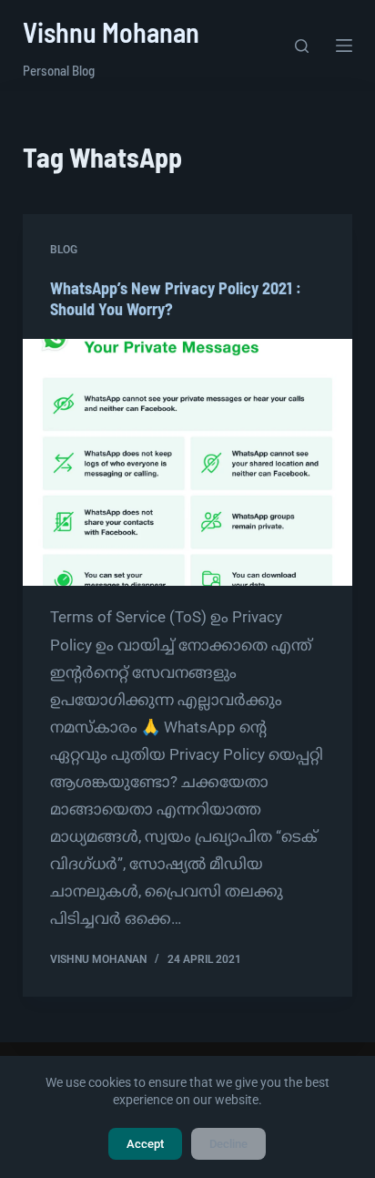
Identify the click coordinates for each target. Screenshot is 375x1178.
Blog (63, 249)
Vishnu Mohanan (111, 31)
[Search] (302, 46)
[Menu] (344, 45)
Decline (228, 1144)
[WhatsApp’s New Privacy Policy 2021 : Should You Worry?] (188, 463)
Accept (145, 1144)
